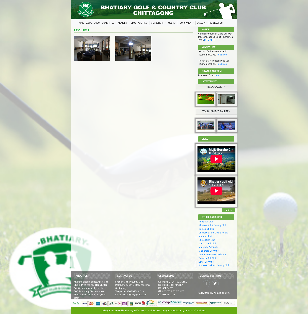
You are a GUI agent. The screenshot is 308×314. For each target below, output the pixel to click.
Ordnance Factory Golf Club (212, 254)
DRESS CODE (168, 294)
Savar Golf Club (206, 262)
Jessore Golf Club (207, 243)
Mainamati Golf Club (209, 251)
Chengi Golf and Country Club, (213, 232)
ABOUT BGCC (93, 23)
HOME (81, 23)
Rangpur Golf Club (207, 258)
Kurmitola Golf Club (208, 247)
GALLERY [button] (201, 23)
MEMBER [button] (122, 23)
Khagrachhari (205, 236)
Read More (209, 40)
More (229, 210)
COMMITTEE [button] (108, 23)
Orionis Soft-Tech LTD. (195, 310)
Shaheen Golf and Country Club (214, 265)
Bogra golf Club (206, 229)
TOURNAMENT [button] (185, 23)
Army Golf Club (206, 221)
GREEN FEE (167, 288)
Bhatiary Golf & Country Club (212, 225)
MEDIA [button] (171, 23)
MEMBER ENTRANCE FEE (174, 282)
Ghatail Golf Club (207, 240)
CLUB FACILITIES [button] (139, 23)
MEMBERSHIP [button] (157, 23)
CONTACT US (215, 23)
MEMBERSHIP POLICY (172, 285)
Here (216, 75)
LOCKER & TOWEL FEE (173, 291)
